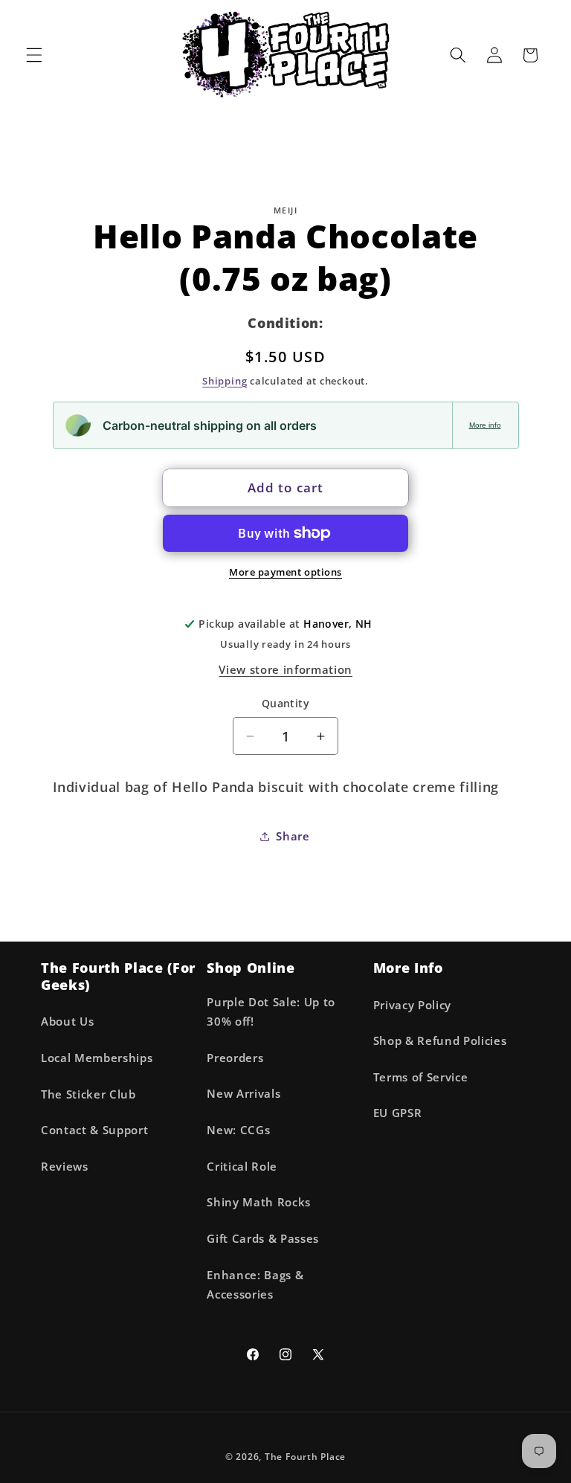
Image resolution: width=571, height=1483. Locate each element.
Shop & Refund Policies (440, 1041)
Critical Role (242, 1166)
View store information (285, 670)
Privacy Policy (412, 1005)
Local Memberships (96, 1058)
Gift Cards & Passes (263, 1238)
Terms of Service (420, 1077)
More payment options (285, 572)
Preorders (235, 1058)
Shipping (224, 380)
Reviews (64, 1166)
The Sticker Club (88, 1094)
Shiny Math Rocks (259, 1202)
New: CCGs (238, 1130)
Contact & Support (94, 1130)
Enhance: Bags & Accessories (255, 1285)
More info (485, 425)
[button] (34, 55)
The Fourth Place (305, 1456)
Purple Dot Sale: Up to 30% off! (271, 1012)
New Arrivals (243, 1093)
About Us (67, 1021)
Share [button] (292, 836)
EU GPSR (397, 1113)
